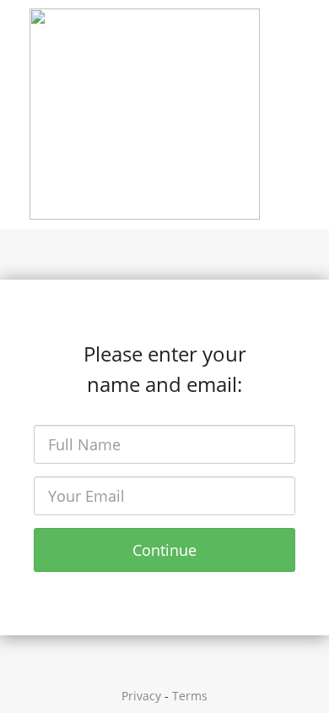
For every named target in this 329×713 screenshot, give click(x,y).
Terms (190, 696)
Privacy (141, 696)
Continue (164, 550)
